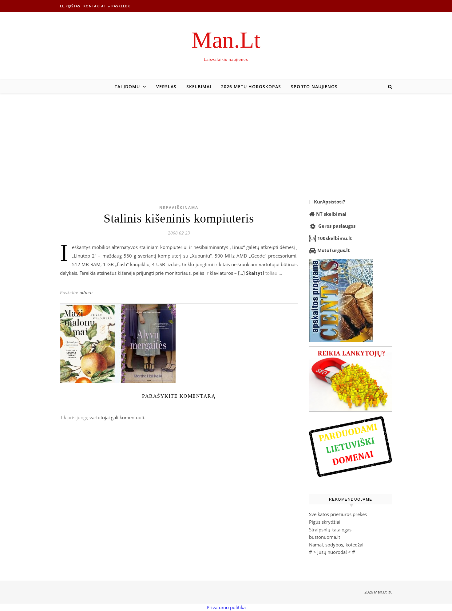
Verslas (166, 86)
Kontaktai (94, 6)
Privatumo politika (226, 607)
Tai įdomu (127, 86)
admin (86, 292)
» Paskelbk (119, 6)
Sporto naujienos (314, 86)
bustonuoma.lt (324, 537)
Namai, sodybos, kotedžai (336, 545)
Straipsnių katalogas (330, 529)
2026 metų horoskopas (251, 86)
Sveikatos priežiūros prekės (338, 514)
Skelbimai (198, 86)
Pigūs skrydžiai (324, 522)
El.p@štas (70, 6)
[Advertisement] (226, 140)
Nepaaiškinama (178, 207)
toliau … (273, 273)
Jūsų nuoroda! (332, 552)
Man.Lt (226, 39)
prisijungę (77, 417)
